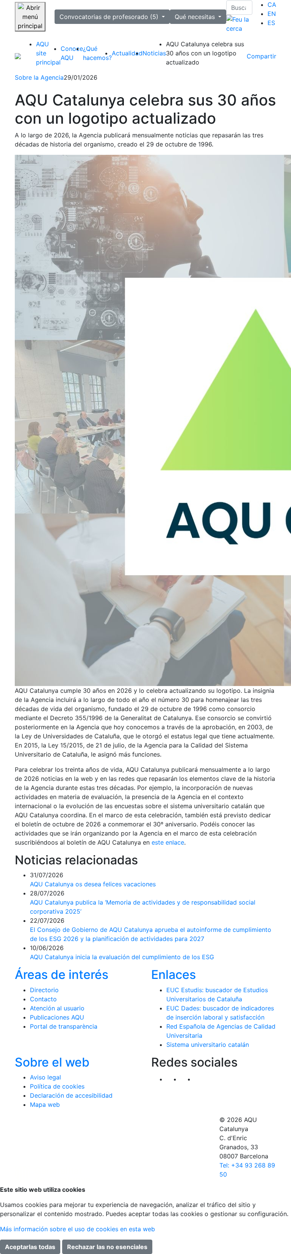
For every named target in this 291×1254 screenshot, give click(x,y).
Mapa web (45, 1104)
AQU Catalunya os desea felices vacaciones (93, 884)
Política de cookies (57, 1086)
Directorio (44, 990)
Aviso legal (45, 1077)
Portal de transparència (63, 1026)
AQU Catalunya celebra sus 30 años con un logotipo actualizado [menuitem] (205, 53)
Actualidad (127, 53)
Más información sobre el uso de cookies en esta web (77, 1229)
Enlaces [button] (173, 974)
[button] (201, 1079)
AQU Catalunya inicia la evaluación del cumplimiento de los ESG (122, 957)
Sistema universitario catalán (207, 1044)
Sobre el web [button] (52, 1062)
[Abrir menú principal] (30, 16)
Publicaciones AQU (57, 1017)
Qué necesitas (196, 16)
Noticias (154, 53)
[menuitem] (272, 4)
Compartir (261, 56)
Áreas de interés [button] (61, 974)
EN (272, 13)
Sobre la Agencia (39, 77)
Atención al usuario (57, 1008)
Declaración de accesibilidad (71, 1095)
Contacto (43, 999)
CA (272, 4)
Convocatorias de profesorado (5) (109, 16)
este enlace (168, 842)
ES (271, 23)
